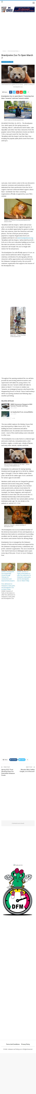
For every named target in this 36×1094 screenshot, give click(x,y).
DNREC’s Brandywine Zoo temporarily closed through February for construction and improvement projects (8, 576)
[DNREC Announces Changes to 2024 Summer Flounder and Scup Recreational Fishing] (5, 406)
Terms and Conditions (13, 1044)
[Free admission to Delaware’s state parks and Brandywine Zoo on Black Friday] (9, 591)
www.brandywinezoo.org (25, 238)
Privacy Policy (25, 1044)
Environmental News (7, 61)
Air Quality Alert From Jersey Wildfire (22, 412)
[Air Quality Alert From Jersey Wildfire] (5, 414)
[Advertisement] (18, 31)
